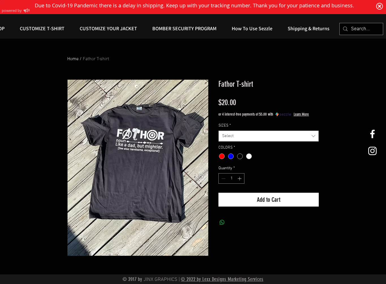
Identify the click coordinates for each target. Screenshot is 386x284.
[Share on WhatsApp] (222, 222)
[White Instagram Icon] (372, 151)
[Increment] (240, 178)
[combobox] (268, 136)
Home (73, 59)
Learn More (301, 114)
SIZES (224, 125)
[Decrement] (222, 178)
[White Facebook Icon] (372, 134)
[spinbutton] (231, 178)
